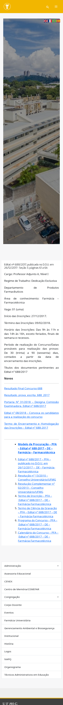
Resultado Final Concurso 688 (23, 388)
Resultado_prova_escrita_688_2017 (27, 395)
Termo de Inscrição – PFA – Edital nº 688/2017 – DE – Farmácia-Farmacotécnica (35, 500)
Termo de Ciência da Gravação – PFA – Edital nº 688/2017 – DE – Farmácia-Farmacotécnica (37, 512)
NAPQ (7, 659)
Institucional (11, 635)
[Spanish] (58, 21)
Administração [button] (12, 565)
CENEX (8, 581)
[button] (47, 7)
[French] (50, 21)
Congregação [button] (12, 596)
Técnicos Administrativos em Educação (26, 674)
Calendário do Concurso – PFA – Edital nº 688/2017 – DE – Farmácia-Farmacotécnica (38, 537)
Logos (7, 651)
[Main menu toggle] (56, 6)
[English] (46, 21)
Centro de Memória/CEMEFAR (21, 589)
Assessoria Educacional (17, 573)
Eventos (9, 612)
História (8, 643)
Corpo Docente (13, 604)
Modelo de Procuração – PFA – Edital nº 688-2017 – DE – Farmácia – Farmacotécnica (37, 448)
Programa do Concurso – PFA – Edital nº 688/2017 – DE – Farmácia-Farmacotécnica (37, 524)
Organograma (12, 667)
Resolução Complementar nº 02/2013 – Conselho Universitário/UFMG (36, 488)
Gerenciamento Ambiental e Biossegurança (29, 628)
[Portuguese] (54, 21)
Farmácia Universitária (17, 620)
